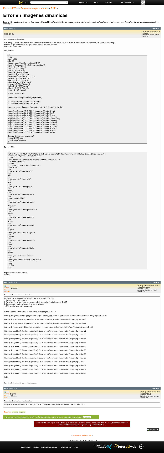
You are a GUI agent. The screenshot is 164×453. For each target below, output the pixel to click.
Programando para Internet (34, 8)
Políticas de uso (65, 447)
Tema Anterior (77, 435)
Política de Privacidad (49, 447)
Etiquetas (7, 412)
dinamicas (15, 412)
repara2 (14, 288)
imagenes (22, 412)
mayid (12, 393)
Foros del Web (10, 8)
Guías (96, 2)
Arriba (76, 447)
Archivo (36, 447)
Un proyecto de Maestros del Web (103, 446)
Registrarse (83, 2)
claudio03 (9, 34)
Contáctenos (25, 447)
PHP (53, 8)
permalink (155, 28)
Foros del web (22, 2)
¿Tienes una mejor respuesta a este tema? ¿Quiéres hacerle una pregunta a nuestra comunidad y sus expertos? (47, 417)
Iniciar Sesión (126, 2)
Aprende (108, 2)
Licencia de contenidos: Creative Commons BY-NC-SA (141, 446)
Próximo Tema (86, 435)
